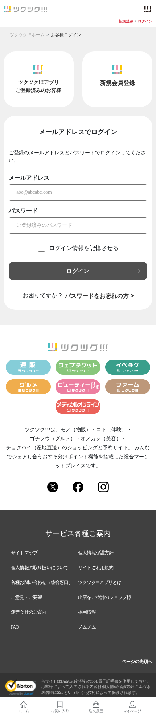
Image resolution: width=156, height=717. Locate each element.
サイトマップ (24, 552)
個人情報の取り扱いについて (40, 567)
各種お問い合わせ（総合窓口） (42, 582)
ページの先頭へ (135, 660)
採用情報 (87, 612)
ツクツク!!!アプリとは (99, 582)
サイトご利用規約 (96, 567)
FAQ (15, 627)
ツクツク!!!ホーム (27, 34)
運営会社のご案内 (28, 612)
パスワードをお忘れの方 (97, 296)
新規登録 (126, 21)
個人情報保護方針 (96, 552)
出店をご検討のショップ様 (104, 597)
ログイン (145, 21)
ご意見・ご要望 (26, 597)
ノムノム (87, 627)
